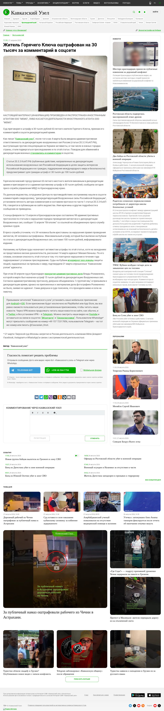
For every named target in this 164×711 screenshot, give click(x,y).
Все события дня (153, 480)
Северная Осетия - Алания (101, 22)
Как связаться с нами (101, 695)
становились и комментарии (45, 153)
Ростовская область (82, 22)
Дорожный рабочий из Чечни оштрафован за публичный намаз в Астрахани (20, 520)
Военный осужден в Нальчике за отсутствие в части (110, 467)
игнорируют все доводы (81, 260)
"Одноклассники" (66, 317)
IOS (23, 303)
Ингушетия (111, 19)
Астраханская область (60, 19)
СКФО (115, 22)
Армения (46, 19)
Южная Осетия (151, 22)
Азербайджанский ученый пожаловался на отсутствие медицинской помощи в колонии (100, 520)
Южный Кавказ (9, 26)
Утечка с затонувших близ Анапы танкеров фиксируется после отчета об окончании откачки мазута (141, 520)
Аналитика (42, 3)
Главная (6, 35)
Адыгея (24, 19)
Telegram (48, 314)
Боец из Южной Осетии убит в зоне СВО (26, 475)
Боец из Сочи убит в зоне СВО (128, 315)
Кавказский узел (24, 138)
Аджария (16, 19)
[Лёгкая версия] (150, 3)
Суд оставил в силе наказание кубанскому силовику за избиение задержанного (61, 520)
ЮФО (19, 26)
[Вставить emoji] (54, 412)
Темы (18, 3)
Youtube (93, 314)
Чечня (141, 22)
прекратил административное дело (63, 273)
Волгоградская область (79, 19)
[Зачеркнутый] (47, 412)
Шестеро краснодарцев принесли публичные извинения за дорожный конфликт (135, 70)
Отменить (94, 438)
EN (160, 3)
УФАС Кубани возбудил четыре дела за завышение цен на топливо (132, 266)
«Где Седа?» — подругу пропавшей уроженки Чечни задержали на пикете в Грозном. (133, 572)
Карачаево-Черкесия (11, 22)
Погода (126, 3)
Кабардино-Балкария (125, 19)
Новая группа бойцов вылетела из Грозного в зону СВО (33, 459)
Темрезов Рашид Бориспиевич (128, 370)
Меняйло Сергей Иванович (126, 406)
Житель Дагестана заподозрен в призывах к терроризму (111, 475)
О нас (86, 695)
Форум (75, 3)
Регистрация (40, 438)
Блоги (86, 3)
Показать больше (82, 679)
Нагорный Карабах (46, 22)
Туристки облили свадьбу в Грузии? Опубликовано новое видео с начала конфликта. (27, 672)
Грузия (92, 19)
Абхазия (7, 19)
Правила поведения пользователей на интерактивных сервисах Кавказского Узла (57, 705)
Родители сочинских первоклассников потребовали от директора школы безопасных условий (132, 203)
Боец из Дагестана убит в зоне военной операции (29, 467)
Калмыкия (139, 19)
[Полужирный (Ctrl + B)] (32, 412)
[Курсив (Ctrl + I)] (37, 412)
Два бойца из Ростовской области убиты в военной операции (134, 157)
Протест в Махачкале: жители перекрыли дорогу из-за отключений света (134, 619)
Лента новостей (18, 35)
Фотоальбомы (111, 3)
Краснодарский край (29, 22)
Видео (97, 3)
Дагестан (101, 19)
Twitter (11, 314)
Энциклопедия (60, 3)
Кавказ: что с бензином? (16, 30)
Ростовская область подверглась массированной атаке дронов (128, 115)
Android (15, 303)
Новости (7, 3)
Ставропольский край (128, 22)
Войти (155, 12)
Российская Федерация (64, 22)
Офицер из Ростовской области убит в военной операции (112, 458)
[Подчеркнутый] (42, 412)
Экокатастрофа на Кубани (149, 30)
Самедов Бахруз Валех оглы (126, 441)
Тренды (29, 3)
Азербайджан (35, 19)
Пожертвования (119, 695)
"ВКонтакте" (47, 317)
